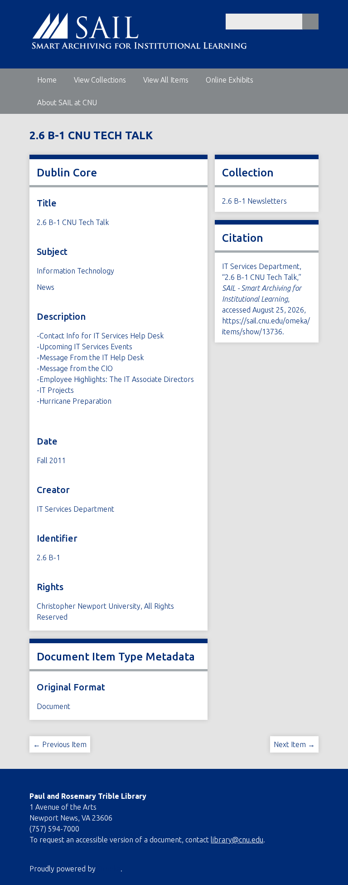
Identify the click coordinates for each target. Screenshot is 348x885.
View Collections (100, 80)
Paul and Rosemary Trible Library (87, 796)
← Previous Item (60, 744)
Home (47, 80)
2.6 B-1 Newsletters (254, 201)
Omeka (109, 869)
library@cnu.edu (237, 840)
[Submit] (310, 21)
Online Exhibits (229, 80)
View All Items (165, 80)
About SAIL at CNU (67, 102)
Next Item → (294, 744)
